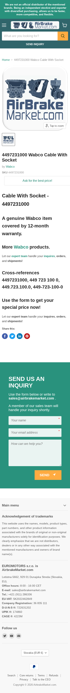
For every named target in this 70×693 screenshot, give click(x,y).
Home (6, 59)
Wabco (10, 166)
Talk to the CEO (41, 679)
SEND (44, 475)
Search (11, 675)
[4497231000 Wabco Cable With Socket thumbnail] (8, 139)
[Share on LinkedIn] (20, 336)
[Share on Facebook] (5, 336)
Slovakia (33, 652)
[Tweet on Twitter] (12, 336)
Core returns (26, 675)
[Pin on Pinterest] (27, 336)
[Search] (63, 36)
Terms (41, 675)
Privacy (24, 679)
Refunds (53, 675)
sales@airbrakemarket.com (32, 398)
